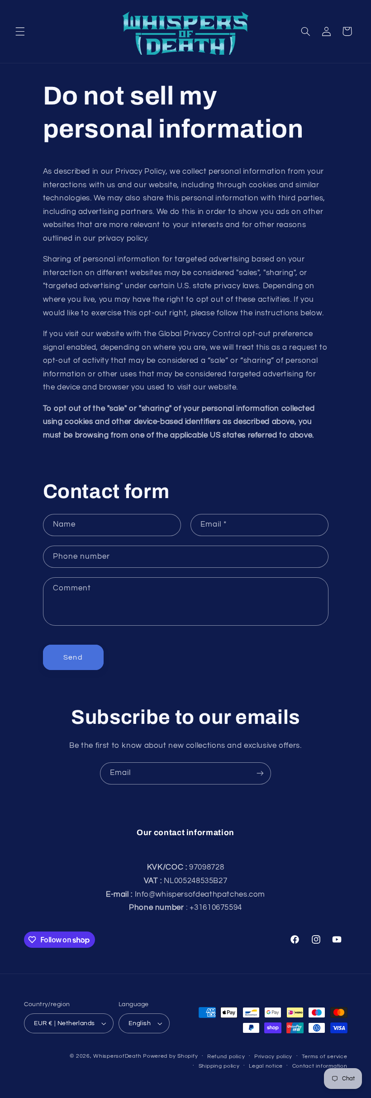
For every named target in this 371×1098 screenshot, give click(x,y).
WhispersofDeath (117, 1056)
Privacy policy (273, 1056)
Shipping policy (219, 1066)
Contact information (319, 1066)
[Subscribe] (260, 773)
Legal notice (266, 1066)
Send (72, 657)
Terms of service (324, 1056)
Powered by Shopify (170, 1056)
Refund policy (226, 1056)
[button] (20, 31)
